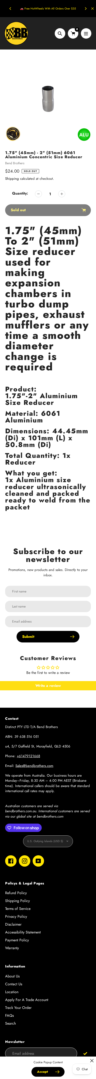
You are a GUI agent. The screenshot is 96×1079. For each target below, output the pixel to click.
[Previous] (10, 8)
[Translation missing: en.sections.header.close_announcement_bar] (92, 8)
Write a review (48, 685)
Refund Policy (16, 893)
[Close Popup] (92, 1060)
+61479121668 (28, 756)
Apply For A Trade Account (26, 999)
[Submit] (85, 1053)
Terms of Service (18, 908)
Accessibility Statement (23, 932)
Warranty (12, 948)
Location (11, 992)
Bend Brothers (14, 163)
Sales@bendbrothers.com (34, 765)
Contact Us (13, 984)
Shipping (12, 178)
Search (10, 1023)
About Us (12, 976)
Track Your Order (18, 1007)
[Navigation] (86, 33)
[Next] (85, 8)
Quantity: (20, 193)
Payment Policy (17, 940)
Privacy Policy (16, 916)
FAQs (9, 1015)
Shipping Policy (17, 900)
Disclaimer (13, 924)
